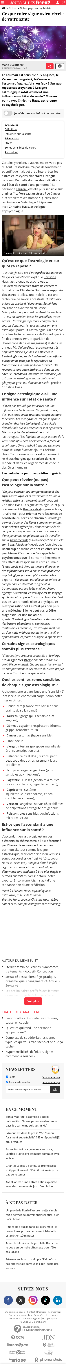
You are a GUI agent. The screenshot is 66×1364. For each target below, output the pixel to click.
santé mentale (19, 540)
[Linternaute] (17, 1345)
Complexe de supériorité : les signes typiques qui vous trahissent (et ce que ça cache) (34, 1042)
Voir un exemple (51, 1077)
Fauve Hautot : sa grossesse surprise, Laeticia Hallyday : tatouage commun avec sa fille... (33, 1154)
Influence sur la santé (18, 134)
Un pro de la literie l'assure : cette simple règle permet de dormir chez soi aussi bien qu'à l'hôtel (32, 1215)
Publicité (41, 1312)
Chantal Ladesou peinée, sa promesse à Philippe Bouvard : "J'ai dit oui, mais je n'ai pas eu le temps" (32, 1170)
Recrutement (54, 1312)
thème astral (32, 509)
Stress (8, 143)
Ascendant (11, 152)
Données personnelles (20, 1315)
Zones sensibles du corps (20, 147)
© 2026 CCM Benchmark (33, 1322)
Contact (31, 1312)
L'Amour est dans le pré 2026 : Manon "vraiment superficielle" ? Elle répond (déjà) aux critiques (33, 1137)
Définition (11, 129)
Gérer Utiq (15, 1318)
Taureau (21, 189)
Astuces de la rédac (19, 1082)
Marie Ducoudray (12, 65)
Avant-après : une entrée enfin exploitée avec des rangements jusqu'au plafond (31, 1184)
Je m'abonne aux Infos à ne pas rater (37, 113)
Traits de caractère (21, 1012)
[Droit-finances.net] (48, 1345)
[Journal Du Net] (48, 1337)
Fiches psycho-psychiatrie (35, 8)
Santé (11, 1077)
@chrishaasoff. (51, 904)
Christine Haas (21, 891)
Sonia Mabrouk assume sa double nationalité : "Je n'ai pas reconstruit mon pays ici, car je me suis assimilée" (31, 1121)
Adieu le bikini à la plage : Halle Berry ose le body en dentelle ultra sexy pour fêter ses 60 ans (32, 1247)
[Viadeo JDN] (48, 1352)
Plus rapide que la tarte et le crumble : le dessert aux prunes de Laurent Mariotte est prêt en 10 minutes (31, 1231)
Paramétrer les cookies (46, 1315)
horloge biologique (27, 423)
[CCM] (17, 1337)
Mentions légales (31, 1318)
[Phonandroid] (48, 1359)
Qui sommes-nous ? (15, 1312)
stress (27, 660)
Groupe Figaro (49, 1318)
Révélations (12, 138)
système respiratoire (35, 726)
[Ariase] (17, 1360)
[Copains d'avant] (17, 1352)
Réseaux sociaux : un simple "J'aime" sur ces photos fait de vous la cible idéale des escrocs (32, 1264)
